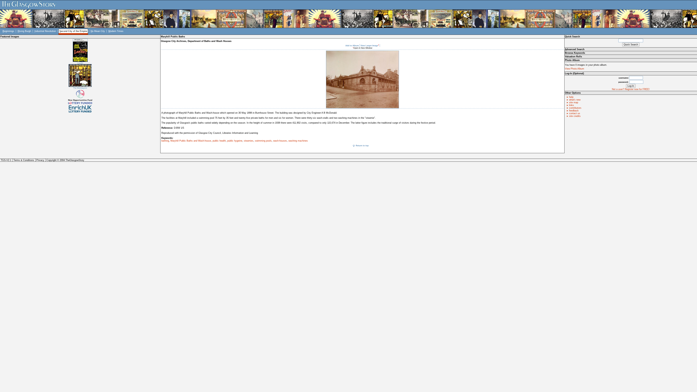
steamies (248, 140)
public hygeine (234, 140)
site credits (575, 116)
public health (219, 140)
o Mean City (98, 31)
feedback (574, 110)
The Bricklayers (80, 88)
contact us (574, 113)
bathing (165, 140)
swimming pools (263, 140)
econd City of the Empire (73, 31)
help (571, 97)
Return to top (362, 145)
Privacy (40, 160)
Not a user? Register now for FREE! (631, 89)
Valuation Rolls (573, 56)
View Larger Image (369, 45)
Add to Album (352, 45)
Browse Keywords (575, 53)
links (571, 105)
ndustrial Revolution (45, 31)
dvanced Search (574, 49)
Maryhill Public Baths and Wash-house (190, 140)
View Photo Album (574, 68)
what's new (574, 99)
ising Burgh (24, 31)
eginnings (8, 31)
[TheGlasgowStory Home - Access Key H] (30, 5)
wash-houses (280, 140)
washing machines (298, 140)
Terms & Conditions (23, 160)
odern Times (115, 31)
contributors (575, 108)
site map (573, 102)
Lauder (80, 63)
